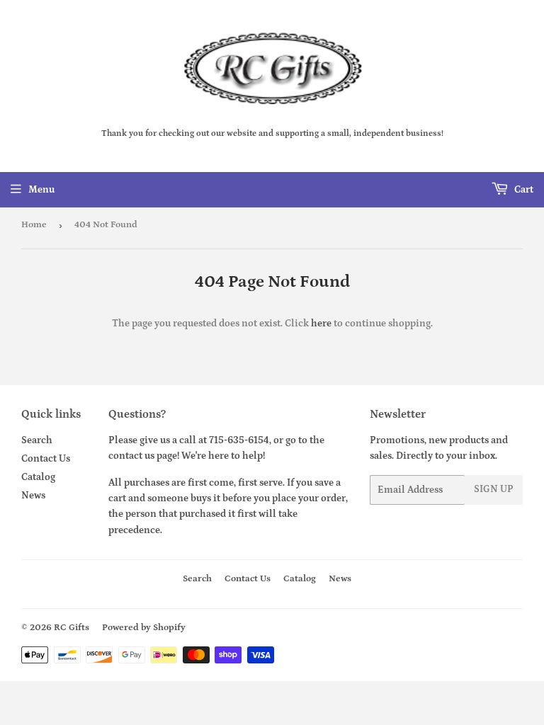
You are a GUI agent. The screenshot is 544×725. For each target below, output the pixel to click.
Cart (522, 189)
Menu (41, 189)
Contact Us (45, 458)
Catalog (38, 477)
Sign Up (494, 489)
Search (36, 440)
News (33, 495)
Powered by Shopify (144, 627)
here (321, 323)
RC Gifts (71, 627)
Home (34, 224)
